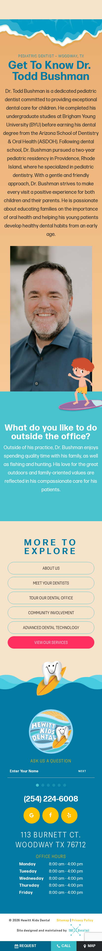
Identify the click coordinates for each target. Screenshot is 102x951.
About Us (51, 568)
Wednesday (31, 878)
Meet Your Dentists (51, 582)
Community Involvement (51, 612)
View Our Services (51, 642)
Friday (26, 892)
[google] (32, 815)
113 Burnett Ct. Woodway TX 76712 (51, 839)
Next (82, 771)
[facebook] (50, 815)
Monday (27, 864)
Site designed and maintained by (42, 930)
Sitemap (63, 920)
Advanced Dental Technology (51, 627)
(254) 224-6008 (51, 799)
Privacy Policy (82, 920)
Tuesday (28, 871)
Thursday (29, 885)
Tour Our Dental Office (51, 597)
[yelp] (69, 815)
